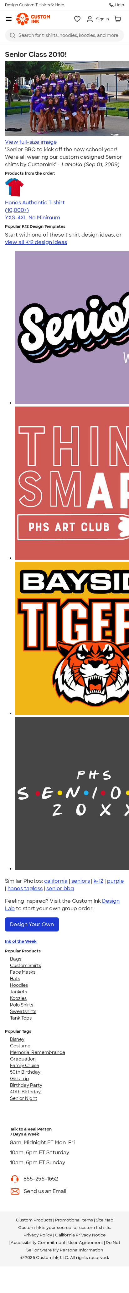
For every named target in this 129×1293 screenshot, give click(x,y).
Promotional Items (74, 1220)
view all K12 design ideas (36, 242)
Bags (15, 959)
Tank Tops (21, 1018)
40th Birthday (25, 1092)
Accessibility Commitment (38, 1242)
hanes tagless (25, 888)
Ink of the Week (21, 941)
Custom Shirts (25, 965)
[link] (33, 19)
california (56, 881)
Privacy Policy (37, 1235)
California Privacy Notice (80, 1235)
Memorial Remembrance (37, 1052)
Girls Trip (19, 1078)
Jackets (18, 992)
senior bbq (60, 888)
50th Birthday (25, 1072)
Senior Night (23, 1098)
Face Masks (22, 972)
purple (115, 881)
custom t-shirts (94, 1227)
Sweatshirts (23, 1011)
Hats (15, 978)
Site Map (104, 1220)
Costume (20, 1046)
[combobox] (64, 35)
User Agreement (85, 1242)
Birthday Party (26, 1085)
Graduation (23, 1059)
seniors (80, 881)
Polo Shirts (21, 1005)
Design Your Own (32, 924)
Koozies (18, 998)
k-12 (98, 881)
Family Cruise (24, 1065)
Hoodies (19, 985)
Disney (17, 1039)
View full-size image (31, 142)
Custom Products (34, 1220)
